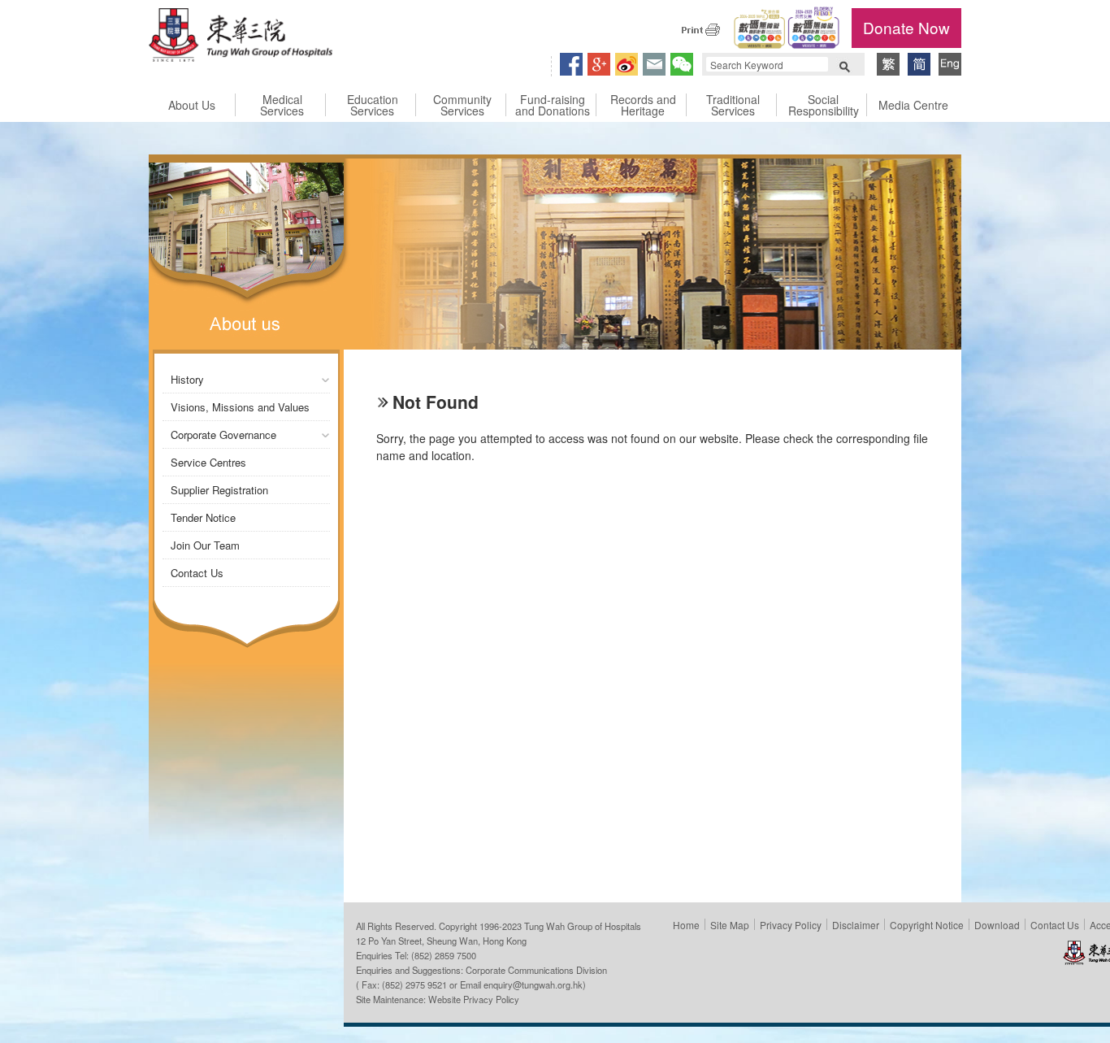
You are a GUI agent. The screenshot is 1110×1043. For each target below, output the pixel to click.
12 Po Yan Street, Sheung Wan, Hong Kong (441, 940)
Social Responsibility (823, 104)
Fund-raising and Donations (552, 104)
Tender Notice (203, 517)
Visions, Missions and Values (240, 407)
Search (844, 65)
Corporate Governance (223, 434)
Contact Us (197, 572)
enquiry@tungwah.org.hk (533, 984)
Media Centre (913, 105)
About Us (191, 105)
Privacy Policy (791, 925)
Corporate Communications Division (536, 969)
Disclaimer (855, 925)
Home (686, 925)
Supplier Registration (219, 490)
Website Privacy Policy (473, 999)
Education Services (372, 104)
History (187, 379)
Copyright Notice (927, 925)
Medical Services (282, 104)
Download (997, 925)
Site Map (729, 925)
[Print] (700, 29)
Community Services (462, 104)
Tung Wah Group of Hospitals (240, 37)
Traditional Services (733, 104)
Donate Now (906, 27)
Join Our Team (205, 545)
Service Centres (208, 462)
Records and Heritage (643, 104)
